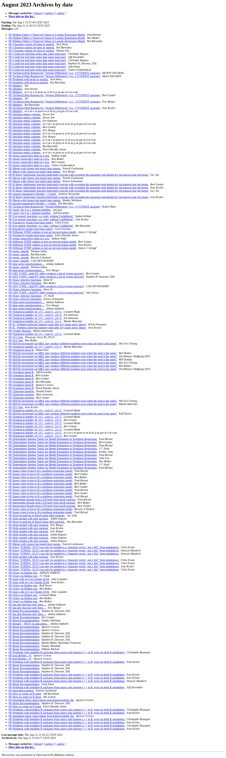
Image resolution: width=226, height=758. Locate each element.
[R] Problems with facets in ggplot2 (28, 79)
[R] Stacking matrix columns (24, 114)
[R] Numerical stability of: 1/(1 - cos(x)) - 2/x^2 (35, 311)
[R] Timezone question (21, 391)
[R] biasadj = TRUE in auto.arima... (28, 623)
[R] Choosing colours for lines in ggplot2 (31, 44)
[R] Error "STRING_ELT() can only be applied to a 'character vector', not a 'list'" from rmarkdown (63, 547)
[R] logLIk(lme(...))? (20, 655)
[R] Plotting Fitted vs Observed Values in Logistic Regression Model (47, 34)
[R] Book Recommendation (24, 610)
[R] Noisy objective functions (25, 279)
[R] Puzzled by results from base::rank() (30, 222)
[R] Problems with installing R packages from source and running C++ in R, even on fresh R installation (66, 652)
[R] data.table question (21, 690)
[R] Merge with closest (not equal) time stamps (34, 168)
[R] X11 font (15, 337)
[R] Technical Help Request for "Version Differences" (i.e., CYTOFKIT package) (54, 72)
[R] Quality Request (20, 330)
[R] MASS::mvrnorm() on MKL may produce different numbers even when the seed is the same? (62, 343)
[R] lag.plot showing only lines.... (27, 604)
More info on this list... (21, 16)
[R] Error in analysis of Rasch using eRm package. (37, 515)
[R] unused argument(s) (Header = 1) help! (32, 193)
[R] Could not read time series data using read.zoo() (37, 53)
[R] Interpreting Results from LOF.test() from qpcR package (42, 499)
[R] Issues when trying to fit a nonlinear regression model (40, 470)
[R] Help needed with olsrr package (28, 518)
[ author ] (60, 13)
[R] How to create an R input (25, 693)
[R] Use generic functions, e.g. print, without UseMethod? (41, 216)
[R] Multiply (15, 85)
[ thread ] (38, 13)
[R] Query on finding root (23, 572)
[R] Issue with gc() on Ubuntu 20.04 (29, 579)
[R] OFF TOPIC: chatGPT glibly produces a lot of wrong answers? (46, 273)
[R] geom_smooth (18, 251)
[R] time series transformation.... (26, 263)
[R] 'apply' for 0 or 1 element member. (30, 209)
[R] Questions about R (21, 349)
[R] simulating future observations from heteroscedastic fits (41, 700)
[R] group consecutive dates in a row (29, 155)
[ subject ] (49, 13)
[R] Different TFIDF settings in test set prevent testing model (42, 232)
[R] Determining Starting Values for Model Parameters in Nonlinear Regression (52, 439)
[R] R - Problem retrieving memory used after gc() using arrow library (47, 324)
